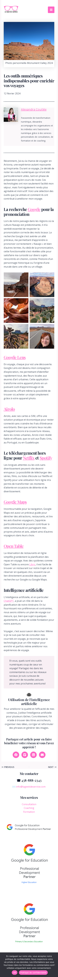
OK (14, 972)
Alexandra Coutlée (34, 109)
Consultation (29, 804)
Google (34, 209)
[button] (16, 755)
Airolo (9, 409)
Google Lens (15, 357)
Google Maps (15, 502)
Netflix (29, 458)
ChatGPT (9, 600)
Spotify (46, 458)
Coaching (29, 808)
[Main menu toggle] (51, 10)
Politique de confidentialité (33, 972)
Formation (29, 811)
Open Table (13, 546)
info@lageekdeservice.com (31, 786)
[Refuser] (54, 964)
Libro (32, 564)
